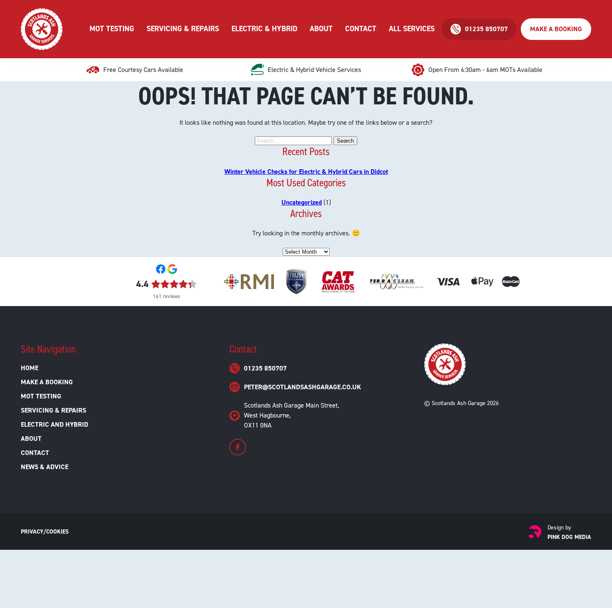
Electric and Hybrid (54, 424)
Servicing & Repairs (183, 29)
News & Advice (44, 466)
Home (29, 367)
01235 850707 (265, 368)
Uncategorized (301, 202)
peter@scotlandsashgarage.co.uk (302, 387)
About (321, 29)
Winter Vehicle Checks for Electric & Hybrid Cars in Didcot (306, 171)
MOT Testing (112, 29)
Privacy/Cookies (45, 532)
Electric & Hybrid (264, 29)
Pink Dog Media (569, 537)
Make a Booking (556, 29)
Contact (360, 29)
